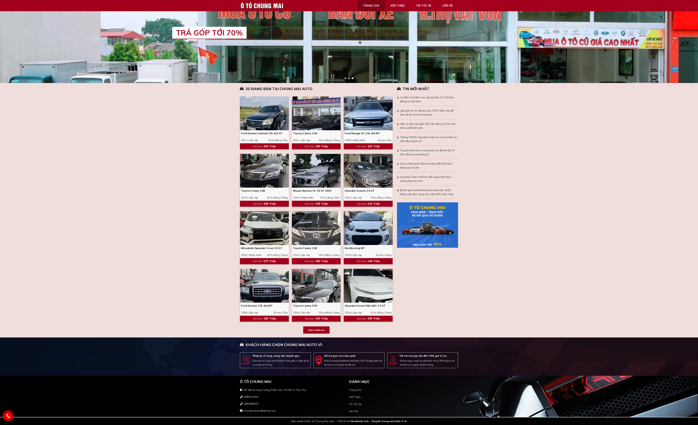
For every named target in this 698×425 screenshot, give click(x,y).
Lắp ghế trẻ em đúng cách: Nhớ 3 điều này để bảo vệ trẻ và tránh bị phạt (427, 112)
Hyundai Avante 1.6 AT (359, 190)
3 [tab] (352, 78)
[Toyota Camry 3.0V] (316, 286)
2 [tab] (349, 78)
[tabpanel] (349, 47)
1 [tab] (345, 78)
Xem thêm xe (316, 330)
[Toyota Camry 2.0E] (264, 171)
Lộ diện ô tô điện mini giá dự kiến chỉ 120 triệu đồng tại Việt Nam (427, 99)
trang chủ (371, 5)
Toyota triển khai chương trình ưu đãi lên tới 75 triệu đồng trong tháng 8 (427, 152)
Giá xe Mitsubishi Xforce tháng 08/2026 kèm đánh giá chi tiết (426, 165)
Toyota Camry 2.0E (253, 190)
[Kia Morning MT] (368, 228)
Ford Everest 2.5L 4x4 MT (257, 305)
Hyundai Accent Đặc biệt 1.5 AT (365, 305)
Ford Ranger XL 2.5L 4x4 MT (362, 133)
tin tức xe (423, 5)
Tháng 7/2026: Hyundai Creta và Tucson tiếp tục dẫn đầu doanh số (428, 139)
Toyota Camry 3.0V (305, 305)
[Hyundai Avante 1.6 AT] (368, 171)
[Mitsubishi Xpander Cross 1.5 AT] (264, 228)
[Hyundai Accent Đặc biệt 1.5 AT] (368, 286)
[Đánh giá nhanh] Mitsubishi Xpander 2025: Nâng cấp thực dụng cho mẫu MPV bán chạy (426, 192)
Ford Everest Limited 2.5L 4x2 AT (261, 133)
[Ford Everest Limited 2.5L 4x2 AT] (264, 113)
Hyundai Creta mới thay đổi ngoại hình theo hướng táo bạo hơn (425, 179)
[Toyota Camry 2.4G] (316, 113)
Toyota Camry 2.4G (305, 133)
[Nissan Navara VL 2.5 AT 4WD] (316, 171)
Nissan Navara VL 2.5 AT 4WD (312, 190)
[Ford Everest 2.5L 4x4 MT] (264, 286)
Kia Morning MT (355, 248)
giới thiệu (397, 5)
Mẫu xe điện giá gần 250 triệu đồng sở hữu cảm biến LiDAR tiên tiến (428, 125)
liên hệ (447, 5)
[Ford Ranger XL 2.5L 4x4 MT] (368, 113)
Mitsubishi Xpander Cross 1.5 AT (261, 248)
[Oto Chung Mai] (262, 5)
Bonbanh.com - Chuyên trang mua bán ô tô (379, 421)
